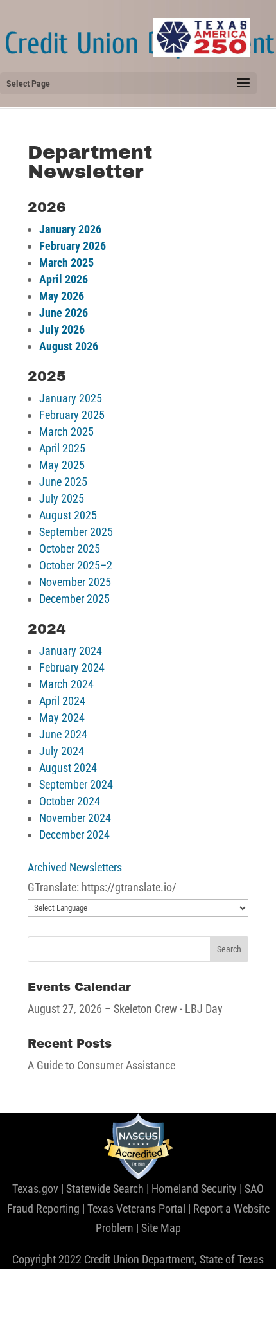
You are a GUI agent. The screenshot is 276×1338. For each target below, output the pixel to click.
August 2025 (68, 515)
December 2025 (74, 598)
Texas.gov (35, 1188)
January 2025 (70, 398)
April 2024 (62, 701)
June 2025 (63, 481)
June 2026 (63, 312)
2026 (93, 246)
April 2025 (62, 448)
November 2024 (75, 818)
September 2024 (76, 784)
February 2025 (72, 415)
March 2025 (66, 262)
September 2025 (76, 532)
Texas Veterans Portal (136, 1208)
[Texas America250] (201, 37)
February (59, 246)
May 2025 (62, 465)
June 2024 (63, 734)
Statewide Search (105, 1188)
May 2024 (62, 717)
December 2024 (74, 834)
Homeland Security (194, 1188)
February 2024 (72, 667)
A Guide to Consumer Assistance (101, 1065)
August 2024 (68, 767)
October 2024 (69, 801)
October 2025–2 (75, 565)
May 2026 (61, 296)
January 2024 (70, 650)
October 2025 (69, 548)
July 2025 (61, 498)
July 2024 (61, 751)
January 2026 (70, 229)
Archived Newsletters (75, 867)
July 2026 (62, 329)
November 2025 (75, 582)
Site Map (161, 1228)
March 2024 (66, 684)
